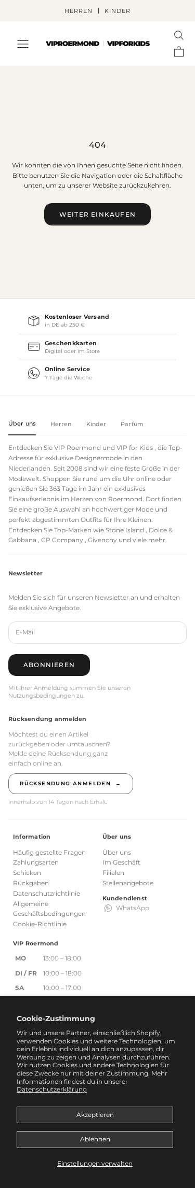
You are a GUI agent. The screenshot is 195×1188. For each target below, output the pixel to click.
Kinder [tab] (96, 424)
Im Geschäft (121, 862)
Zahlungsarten (36, 862)
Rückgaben (31, 883)
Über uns (116, 852)
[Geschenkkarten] (97, 347)
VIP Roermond (77, 447)
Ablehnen (95, 1139)
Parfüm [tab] (132, 424)
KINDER (117, 11)
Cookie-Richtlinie (40, 924)
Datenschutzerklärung (52, 1089)
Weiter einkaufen (97, 214)
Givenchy (102, 540)
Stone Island (125, 530)
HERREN (78, 11)
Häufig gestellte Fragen (49, 852)
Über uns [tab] (22, 423)
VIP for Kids (134, 447)
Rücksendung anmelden (70, 783)
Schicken (27, 872)
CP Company (62, 540)
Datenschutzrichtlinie (46, 893)
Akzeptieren (95, 1115)
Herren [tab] (61, 424)
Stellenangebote (127, 883)
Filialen (113, 872)
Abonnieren (49, 665)
